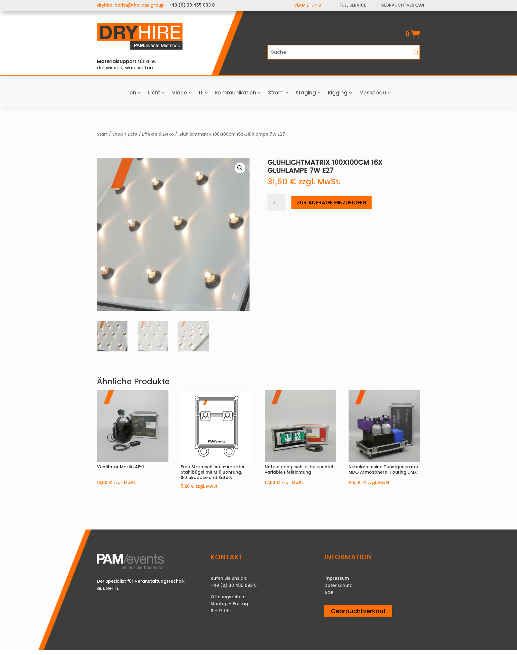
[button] (240, 168)
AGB (329, 593)
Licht (133, 134)
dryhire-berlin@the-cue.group (130, 5)
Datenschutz (338, 585)
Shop (117, 134)
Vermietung (307, 5)
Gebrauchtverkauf (358, 611)
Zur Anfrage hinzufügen (331, 202)
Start (102, 134)
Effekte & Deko (158, 134)
